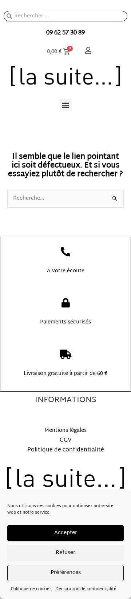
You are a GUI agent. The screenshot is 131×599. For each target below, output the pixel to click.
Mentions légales (65, 430)
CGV (66, 440)
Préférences (66, 573)
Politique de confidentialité (65, 450)
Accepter (65, 533)
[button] (66, 105)
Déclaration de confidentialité (85, 589)
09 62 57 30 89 (65, 32)
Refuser (65, 553)
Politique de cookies (31, 589)
